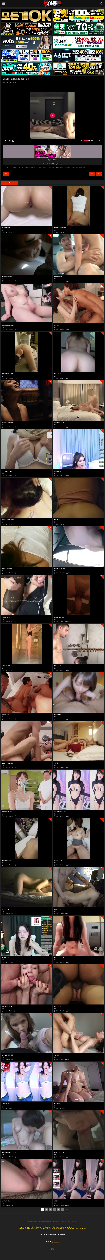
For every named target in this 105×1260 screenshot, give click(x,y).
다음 (67, 1210)
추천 (99, 173)
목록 (6, 173)
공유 (92, 173)
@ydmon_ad (55, 1242)
